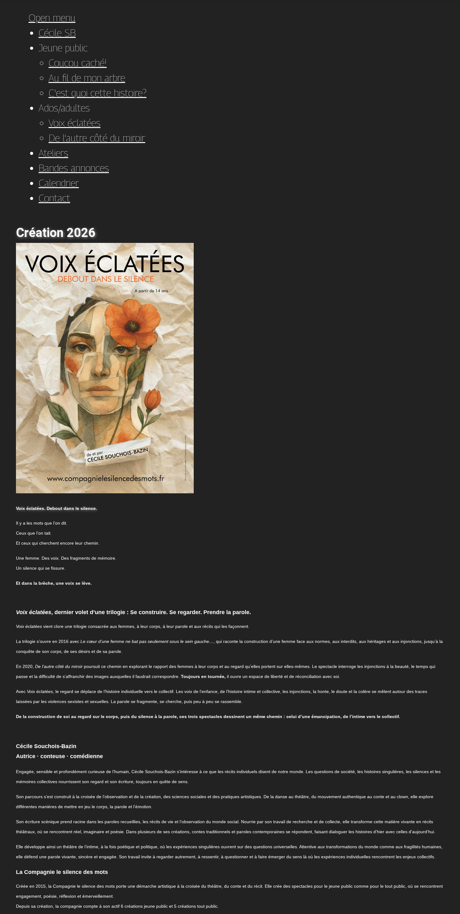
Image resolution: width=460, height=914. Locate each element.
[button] (63, 48)
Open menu (51, 17)
